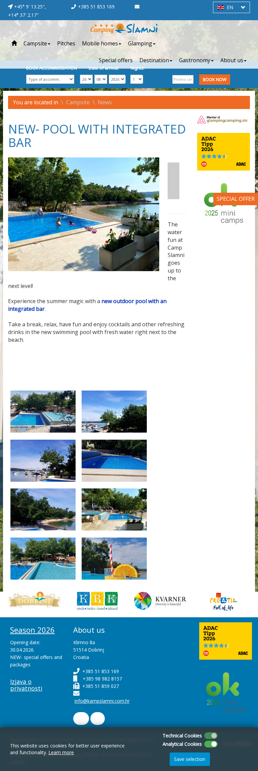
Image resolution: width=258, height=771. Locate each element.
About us (231, 60)
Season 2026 (32, 630)
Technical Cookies (182, 735)
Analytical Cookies (182, 744)
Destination (154, 60)
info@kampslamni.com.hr (102, 701)
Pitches (66, 43)
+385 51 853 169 (96, 6)
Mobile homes (100, 43)
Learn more (61, 752)
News (105, 102)
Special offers (116, 60)
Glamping (140, 43)
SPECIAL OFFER (236, 199)
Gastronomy (194, 60)
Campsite (35, 43)
